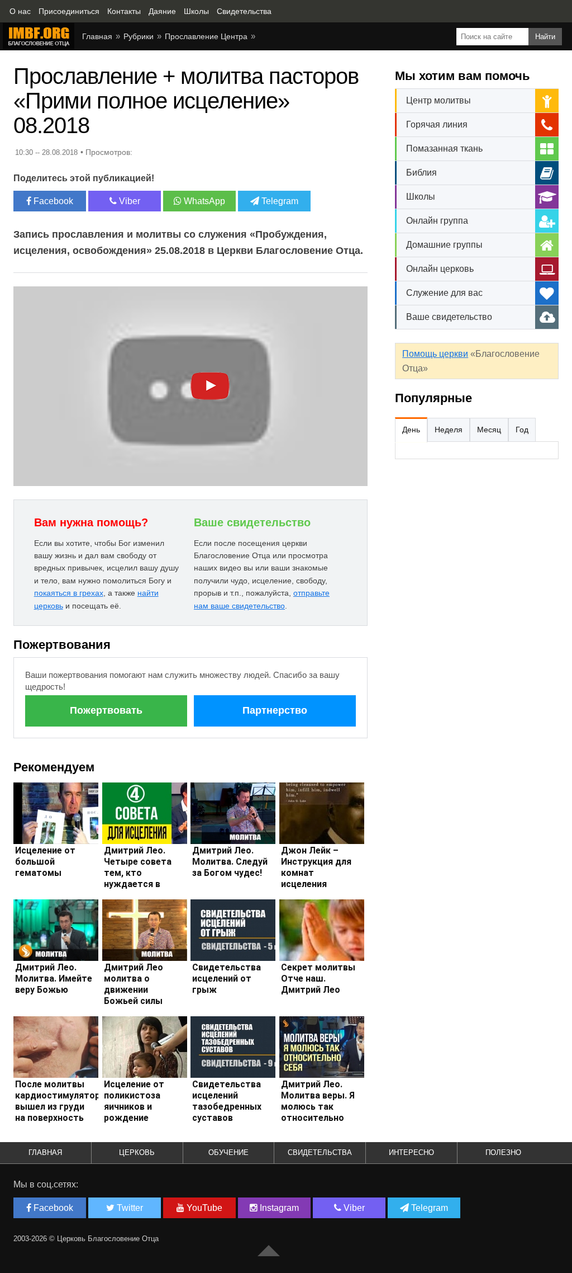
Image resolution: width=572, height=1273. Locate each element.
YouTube (203, 1208)
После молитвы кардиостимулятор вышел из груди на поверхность (57, 1101)
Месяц (489, 429)
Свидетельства (320, 1152)
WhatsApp (203, 201)
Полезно (503, 1152)
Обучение (228, 1152)
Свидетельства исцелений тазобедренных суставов (226, 1101)
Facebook (52, 201)
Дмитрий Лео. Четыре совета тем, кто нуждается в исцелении (137, 872)
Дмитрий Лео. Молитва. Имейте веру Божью (53, 978)
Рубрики (138, 36)
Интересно (411, 1152)
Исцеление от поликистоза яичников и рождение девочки (134, 1106)
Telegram (278, 201)
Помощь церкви (435, 354)
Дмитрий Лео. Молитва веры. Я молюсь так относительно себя (318, 1106)
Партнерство (274, 710)
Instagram (278, 1208)
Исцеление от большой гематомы (45, 861)
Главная (97, 36)
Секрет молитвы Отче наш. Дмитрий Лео (318, 978)
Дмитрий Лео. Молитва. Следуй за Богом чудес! (230, 861)
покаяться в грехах (68, 592)
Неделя (449, 429)
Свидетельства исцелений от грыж (226, 978)
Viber (128, 201)
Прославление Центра (206, 36)
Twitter (129, 1208)
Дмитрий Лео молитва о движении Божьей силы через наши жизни (133, 995)
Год (522, 429)
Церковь (137, 1152)
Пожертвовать (106, 710)
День (411, 429)
